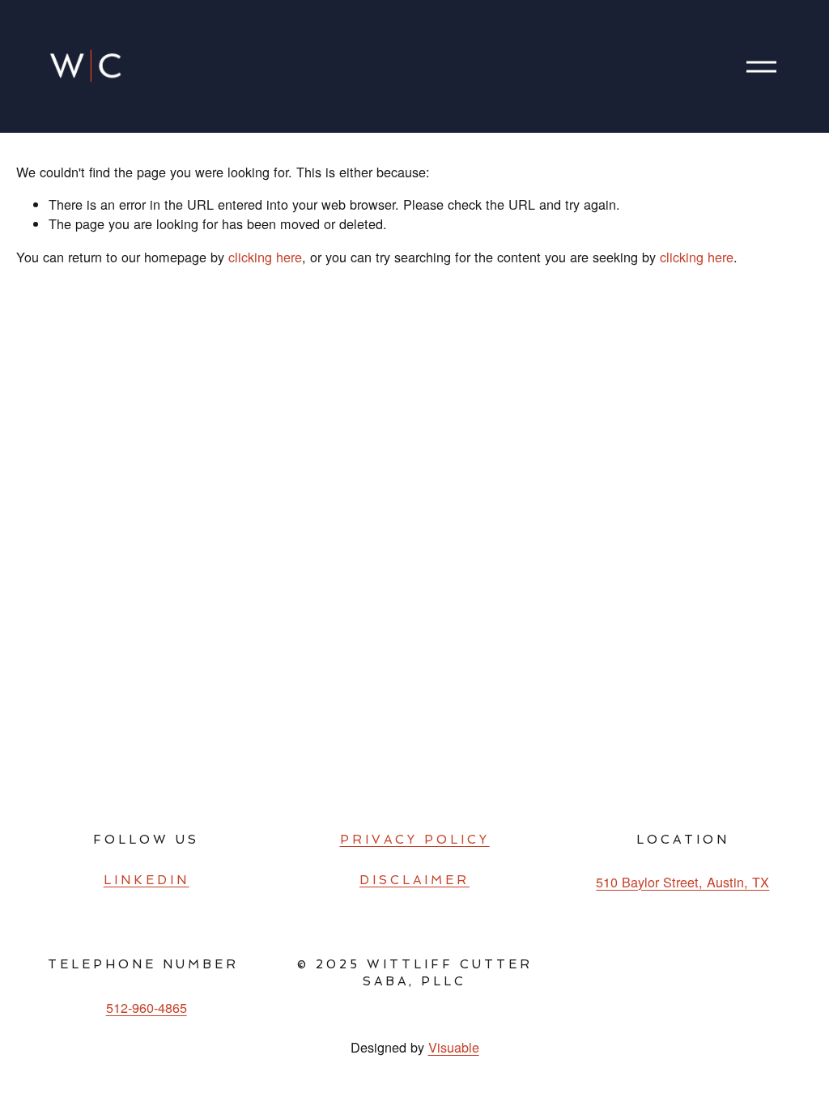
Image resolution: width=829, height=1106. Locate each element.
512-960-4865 (146, 1007)
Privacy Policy (415, 839)
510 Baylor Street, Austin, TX (682, 881)
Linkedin (146, 880)
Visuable (453, 1047)
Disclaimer (414, 880)
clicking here (265, 256)
